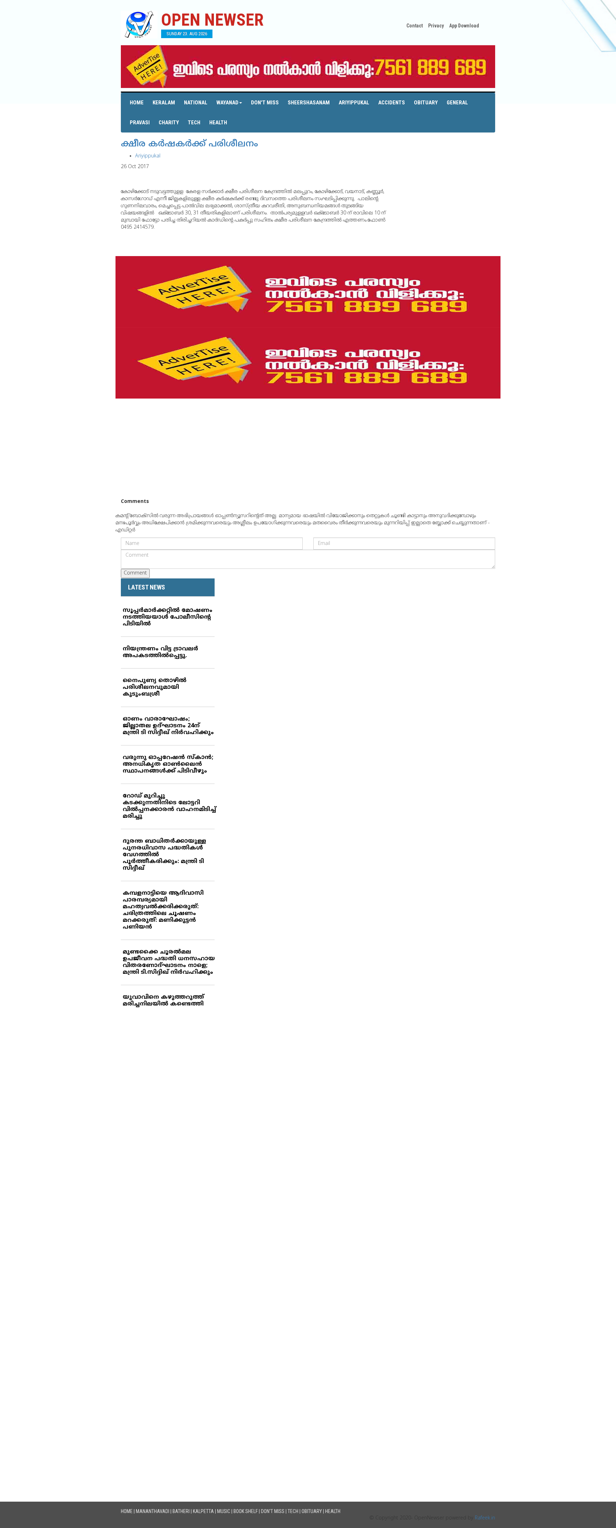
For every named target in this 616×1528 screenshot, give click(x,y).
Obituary (426, 102)
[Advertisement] (307, 448)
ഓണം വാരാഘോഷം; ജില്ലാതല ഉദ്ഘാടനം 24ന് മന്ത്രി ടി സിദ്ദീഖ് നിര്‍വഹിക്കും (168, 726)
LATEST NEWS (146, 587)
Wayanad (227, 102)
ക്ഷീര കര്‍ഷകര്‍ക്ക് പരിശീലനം (189, 144)
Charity (169, 122)
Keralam (164, 102)
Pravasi (140, 122)
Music (223, 1511)
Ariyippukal (354, 102)
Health (218, 122)
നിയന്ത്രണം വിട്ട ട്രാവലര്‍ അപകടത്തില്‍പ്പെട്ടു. (160, 652)
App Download (464, 25)
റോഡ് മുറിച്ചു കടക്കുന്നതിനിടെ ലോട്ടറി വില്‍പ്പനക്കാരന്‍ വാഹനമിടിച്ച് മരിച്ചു (169, 806)
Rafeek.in (485, 1518)
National (195, 102)
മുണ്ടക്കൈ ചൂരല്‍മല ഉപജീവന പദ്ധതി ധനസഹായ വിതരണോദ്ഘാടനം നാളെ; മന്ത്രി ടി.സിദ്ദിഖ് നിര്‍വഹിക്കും (169, 962)
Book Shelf (245, 1511)
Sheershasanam (309, 102)
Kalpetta (203, 1511)
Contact (414, 25)
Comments (135, 502)
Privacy (436, 25)
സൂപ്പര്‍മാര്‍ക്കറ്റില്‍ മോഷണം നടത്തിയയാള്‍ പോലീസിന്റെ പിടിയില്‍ (167, 617)
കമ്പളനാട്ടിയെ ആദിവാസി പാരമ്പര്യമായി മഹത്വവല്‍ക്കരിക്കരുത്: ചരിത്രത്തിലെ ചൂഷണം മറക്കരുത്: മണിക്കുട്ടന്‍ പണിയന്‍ (163, 910)
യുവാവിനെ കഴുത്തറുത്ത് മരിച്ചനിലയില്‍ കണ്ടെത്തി (163, 1001)
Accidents (391, 102)
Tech (194, 122)
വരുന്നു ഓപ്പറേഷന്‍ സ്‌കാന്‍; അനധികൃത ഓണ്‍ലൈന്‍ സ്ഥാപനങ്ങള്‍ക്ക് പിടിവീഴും (168, 764)
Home (137, 102)
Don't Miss (265, 102)
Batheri (181, 1511)
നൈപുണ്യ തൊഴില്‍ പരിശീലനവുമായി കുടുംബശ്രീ (154, 687)
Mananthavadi (152, 1511)
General (457, 102)
